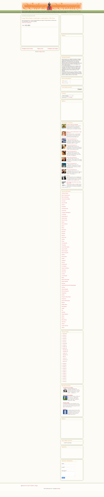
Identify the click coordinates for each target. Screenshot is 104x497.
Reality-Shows (64, 304)
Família (63, 239)
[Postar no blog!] (26, 25)
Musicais (63, 283)
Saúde (63, 308)
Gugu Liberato (64, 248)
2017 (64, 333)
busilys (64, 409)
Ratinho (63, 302)
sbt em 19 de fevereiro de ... (72, 151)
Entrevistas (64, 229)
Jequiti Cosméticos (65, 268)
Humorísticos (64, 256)
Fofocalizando (64, 243)
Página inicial (40, 48)
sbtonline (63, 312)
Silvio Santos (64, 319)
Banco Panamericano (66, 195)
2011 (64, 341)
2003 (64, 368)
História (68, 175)
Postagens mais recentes (27, 48)
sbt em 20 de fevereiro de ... (72, 145)
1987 (64, 378)
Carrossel (63, 200)
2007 (64, 348)
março (64, 358)
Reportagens (64, 306)
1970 (64, 381)
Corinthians (64, 214)
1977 (64, 379)
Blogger (59, 488)
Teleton (63, 323)
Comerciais (64, 210)
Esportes (63, 233)
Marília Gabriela (65, 281)
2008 (64, 346)
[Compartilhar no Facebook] (28, 25)
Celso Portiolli (64, 202)
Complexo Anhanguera (66, 212)
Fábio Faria (64, 237)
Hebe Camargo (65, 250)
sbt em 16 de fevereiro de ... (72, 169)
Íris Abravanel (64, 264)
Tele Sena (64, 321)
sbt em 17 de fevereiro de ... (72, 163)
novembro (65, 351)
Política (63, 294)
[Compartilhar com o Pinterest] (29, 25)
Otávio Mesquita (65, 289)
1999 (64, 373)
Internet (63, 262)
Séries (63, 316)
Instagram (64, 260)
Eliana (63, 227)
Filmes (63, 241)
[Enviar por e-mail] (25, 25)
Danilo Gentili (64, 218)
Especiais (63, 231)
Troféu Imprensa (65, 325)
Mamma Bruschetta (65, 279)
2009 (64, 345)
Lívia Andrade (64, 275)
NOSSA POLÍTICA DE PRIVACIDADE (69, 285)
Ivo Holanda (64, 266)
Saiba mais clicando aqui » (26, 22)
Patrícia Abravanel (65, 291)
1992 (64, 376)
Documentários (65, 223)
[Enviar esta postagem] (23, 25)
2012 (64, 340)
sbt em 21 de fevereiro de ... (72, 138)
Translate (70, 97)
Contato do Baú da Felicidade (72, 124)
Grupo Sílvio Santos (65, 246)
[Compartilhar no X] (27, 25)
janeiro (64, 361)
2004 (64, 366)
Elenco (63, 225)
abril (64, 356)
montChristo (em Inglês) (68, 387)
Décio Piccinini (64, 220)
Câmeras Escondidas (66, 198)
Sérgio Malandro (65, 314)
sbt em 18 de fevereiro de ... (72, 157)
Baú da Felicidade (65, 197)
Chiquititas (64, 206)
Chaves (63, 204)
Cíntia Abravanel (65, 208)
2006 (64, 363)
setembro (65, 354)
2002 (64, 370)
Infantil (63, 258)
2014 (64, 336)
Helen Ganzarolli (65, 252)
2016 (64, 335)
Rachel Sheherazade (66, 300)
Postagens (65, 80)
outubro (64, 353)
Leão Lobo (64, 271)
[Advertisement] (40, 36)
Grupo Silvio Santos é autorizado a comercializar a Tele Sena (38, 18)
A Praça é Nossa (65, 193)
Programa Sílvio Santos (66, 296)
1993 (64, 374)
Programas (64, 298)
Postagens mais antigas (53, 48)
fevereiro (64, 359)
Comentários (65, 82)
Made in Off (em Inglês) (68, 395)
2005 (64, 365)
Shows (63, 317)
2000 (64, 371)
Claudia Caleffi (66, 402)
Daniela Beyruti (65, 216)
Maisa (63, 277)
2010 (64, 343)
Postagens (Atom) (41, 51)
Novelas (63, 287)
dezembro (65, 349)
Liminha (63, 273)
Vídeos (63, 327)
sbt (62, 310)
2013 (64, 338)
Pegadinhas (64, 292)
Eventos (63, 235)
